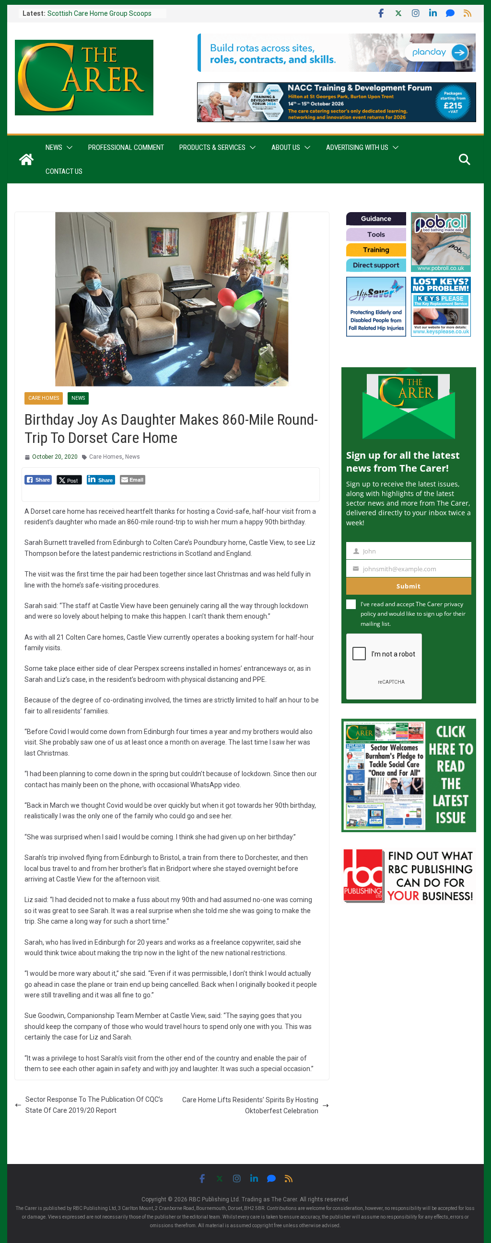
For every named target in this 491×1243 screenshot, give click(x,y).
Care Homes (43, 398)
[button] (67, 147)
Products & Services (212, 147)
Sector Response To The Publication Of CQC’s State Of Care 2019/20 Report (94, 1105)
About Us (285, 147)
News (54, 147)
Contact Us (64, 171)
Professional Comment (126, 147)
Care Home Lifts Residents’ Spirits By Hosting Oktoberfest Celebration (250, 1105)
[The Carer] (26, 159)
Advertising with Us (357, 147)
